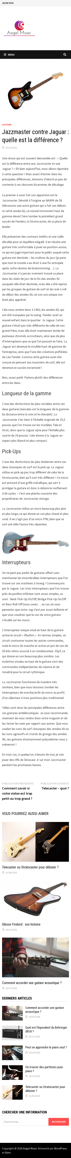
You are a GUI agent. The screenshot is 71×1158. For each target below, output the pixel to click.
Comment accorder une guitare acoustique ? (32, 983)
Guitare (7, 124)
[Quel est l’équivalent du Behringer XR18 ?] (12, 1028)
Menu (11, 54)
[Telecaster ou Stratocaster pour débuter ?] (12, 1087)
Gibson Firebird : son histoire (21, 924)
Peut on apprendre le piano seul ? (46, 1047)
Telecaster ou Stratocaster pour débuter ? (30, 867)
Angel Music (30, 1148)
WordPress (60, 1148)
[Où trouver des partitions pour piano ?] (12, 1068)
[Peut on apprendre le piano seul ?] (12, 1048)
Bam (8, 1152)
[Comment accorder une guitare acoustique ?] (12, 1008)
